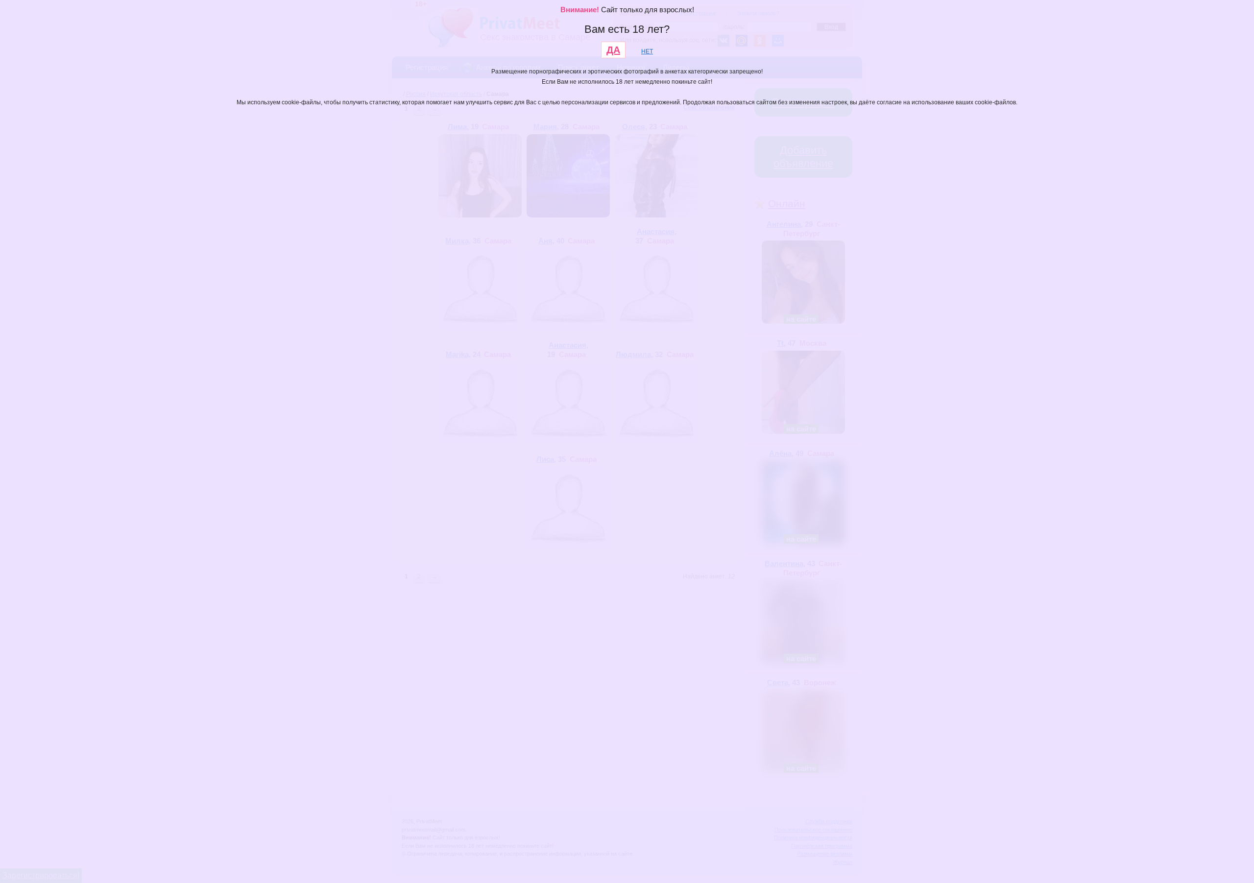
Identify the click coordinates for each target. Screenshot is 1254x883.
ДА (613, 50)
